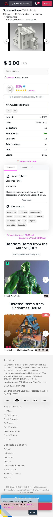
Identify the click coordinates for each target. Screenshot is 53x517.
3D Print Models (11, 415)
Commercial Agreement (14, 465)
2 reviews (31, 90)
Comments (23, 167)
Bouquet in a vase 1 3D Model (20, 235)
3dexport (11, 221)
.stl (9, 111)
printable (11, 225)
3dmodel (21, 225)
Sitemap (30, 493)
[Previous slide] (6, 40)
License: (11, 77)
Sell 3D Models (10, 427)
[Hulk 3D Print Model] (26, 277)
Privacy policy (10, 469)
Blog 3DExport (10, 435)
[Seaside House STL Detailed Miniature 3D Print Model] (26, 331)
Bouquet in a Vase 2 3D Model (32, 238)
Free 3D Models (11, 419)
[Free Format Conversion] (15, 111)
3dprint (32, 221)
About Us (9, 360)
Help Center (9, 453)
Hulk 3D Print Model (12, 296)
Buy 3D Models (12, 406)
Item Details (10, 167)
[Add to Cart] (40, 344)
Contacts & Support (15, 444)
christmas (11, 212)
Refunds (7, 477)
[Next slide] (46, 40)
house (9, 216)
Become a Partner (12, 431)
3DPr (18, 86)
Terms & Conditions (12, 473)
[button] (45, 279)
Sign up (47, 3)
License (7, 461)
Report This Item (28, 161)
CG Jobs (7, 439)
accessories (20, 216)
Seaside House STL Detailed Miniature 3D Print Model (25, 350)
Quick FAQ (8, 457)
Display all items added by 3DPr (26, 254)
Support (7, 449)
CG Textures (9, 423)
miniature (23, 212)
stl (19, 221)
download (39, 216)
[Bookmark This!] (45, 291)
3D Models (9, 411)
